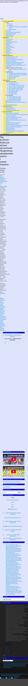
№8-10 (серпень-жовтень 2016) (16, 87)
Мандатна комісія (10, 129)
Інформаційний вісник (11, 41)
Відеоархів (8, 40)
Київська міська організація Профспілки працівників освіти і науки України (3, 318)
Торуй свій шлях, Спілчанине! (13, 100)
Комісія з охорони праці (12, 118)
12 (6, 649)
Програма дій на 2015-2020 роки (14, 63)
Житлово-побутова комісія (12, 124)
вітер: (12, 506)
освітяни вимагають (2, 329)
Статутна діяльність (11, 58)
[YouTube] (8, 678)
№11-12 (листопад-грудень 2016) (17, 85)
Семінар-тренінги (10, 47)
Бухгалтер (11, 25)
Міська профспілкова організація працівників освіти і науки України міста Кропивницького (14, 674)
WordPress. (16, 676)
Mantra (10, 676)
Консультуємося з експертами (13, 32)
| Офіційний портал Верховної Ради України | (14, 664)
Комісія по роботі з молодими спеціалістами (17, 125)
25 (5, 652)
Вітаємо (8, 54)
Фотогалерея (6, 133)
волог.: (12, 502)
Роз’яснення (9, 43)
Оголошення (9, 52)
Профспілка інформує (3, 179)
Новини (8, 44)
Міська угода (12, 78)
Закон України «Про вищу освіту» (2, 306)
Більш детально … (3, 293)
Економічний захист (11, 109)
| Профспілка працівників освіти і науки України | (15, 663)
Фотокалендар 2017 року (15, 96)
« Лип (4, 655)
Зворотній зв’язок (10, 35)
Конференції (9, 50)
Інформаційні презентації (12, 113)
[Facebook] (3, 678)
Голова (10, 24)
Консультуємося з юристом (12, 110)
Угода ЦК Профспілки (14, 76)
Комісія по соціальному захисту (13, 117)
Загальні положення (11, 61)
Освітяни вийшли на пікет (2, 170)
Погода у (12, 499)
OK (19, 492)
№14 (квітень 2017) (13, 83)
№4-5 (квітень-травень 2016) (16, 89)
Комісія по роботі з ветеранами (13, 126)
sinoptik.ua (15, 509)
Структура (8, 30)
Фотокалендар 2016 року (15, 98)
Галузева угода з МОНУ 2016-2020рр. (18, 74)
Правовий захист (10, 107)
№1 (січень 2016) (13, 94)
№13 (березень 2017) (14, 84)
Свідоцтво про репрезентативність (14, 59)
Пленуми (8, 51)
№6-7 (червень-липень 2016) (16, 88)
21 (9, 650)
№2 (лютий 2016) (13, 92)
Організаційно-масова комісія (13, 122)
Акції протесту (9, 39)
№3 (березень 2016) (13, 91)
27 (7, 652)
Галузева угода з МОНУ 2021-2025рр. (18, 73)
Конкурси (8, 48)
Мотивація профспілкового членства (15, 62)
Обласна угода (12, 77)
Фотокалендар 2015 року (15, 99)
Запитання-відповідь (11, 33)
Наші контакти (9, 36)
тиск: (12, 504)
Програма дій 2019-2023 (12, 56)
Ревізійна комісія (10, 128)
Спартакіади (9, 45)
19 (6, 650)
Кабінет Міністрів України (2, 311)
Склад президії (12, 29)
